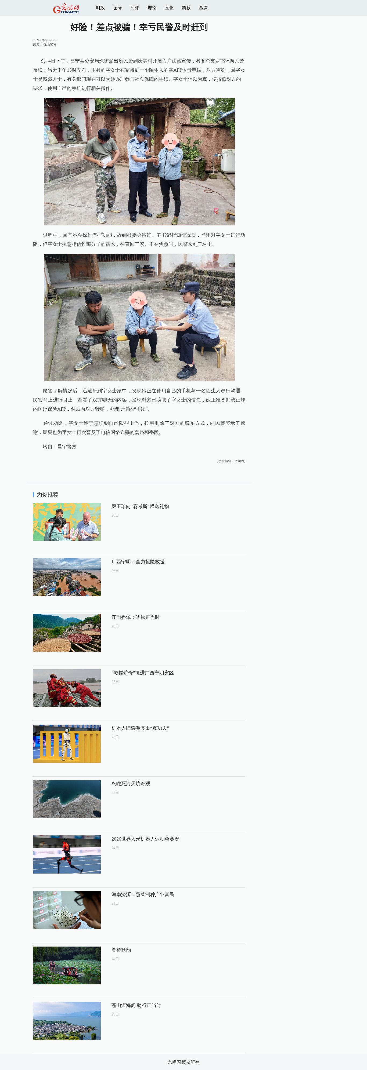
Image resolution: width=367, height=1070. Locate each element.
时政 (100, 8)
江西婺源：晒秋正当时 (135, 617)
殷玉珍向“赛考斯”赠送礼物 (140, 506)
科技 (186, 8)
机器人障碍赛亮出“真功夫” (140, 728)
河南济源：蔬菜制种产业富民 (142, 894)
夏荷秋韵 (121, 950)
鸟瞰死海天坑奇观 (130, 783)
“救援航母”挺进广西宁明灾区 (142, 672)
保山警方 (50, 44)
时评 (135, 8)
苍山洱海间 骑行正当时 (136, 1005)
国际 (117, 8)
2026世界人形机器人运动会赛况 (145, 839)
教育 (203, 8)
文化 (169, 8)
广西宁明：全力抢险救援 (138, 561)
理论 (152, 8)
